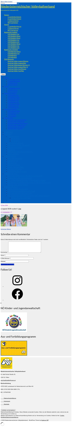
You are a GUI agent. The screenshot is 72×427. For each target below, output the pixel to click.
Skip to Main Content (6, 1)
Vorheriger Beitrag (6, 229)
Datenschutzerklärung (8, 398)
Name (3, 255)
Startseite (5, 404)
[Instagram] (17, 286)
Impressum (5, 401)
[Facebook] (17, 300)
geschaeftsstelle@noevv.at (8, 380)
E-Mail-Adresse (5, 258)
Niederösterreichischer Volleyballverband (28, 6)
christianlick (6, 212)
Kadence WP (45, 420)
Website (3, 261)
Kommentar (4, 252)
